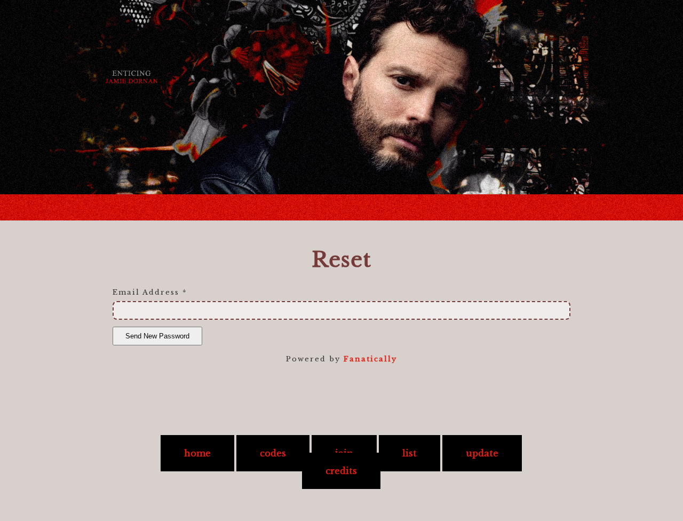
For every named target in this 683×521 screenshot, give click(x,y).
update (482, 453)
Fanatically (370, 359)
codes (273, 453)
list (409, 453)
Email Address (150, 292)
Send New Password (157, 336)
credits (341, 470)
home (197, 453)
